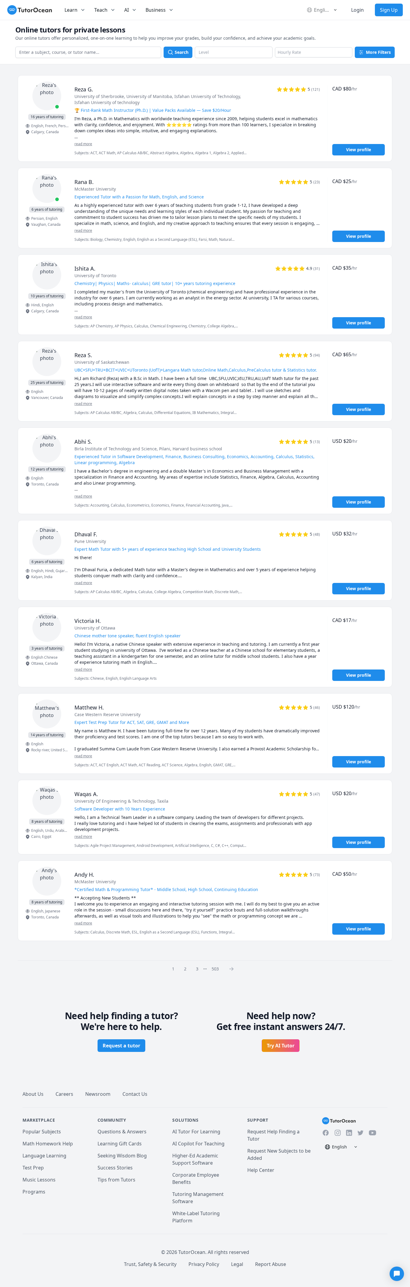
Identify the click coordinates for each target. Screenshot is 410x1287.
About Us (33, 1094)
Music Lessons (39, 1179)
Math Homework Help (48, 1143)
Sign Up (389, 10)
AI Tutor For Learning (196, 1131)
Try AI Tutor (280, 1045)
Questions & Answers (122, 1131)
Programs (34, 1191)
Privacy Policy (203, 1264)
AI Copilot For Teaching (198, 1143)
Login (357, 10)
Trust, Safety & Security (150, 1264)
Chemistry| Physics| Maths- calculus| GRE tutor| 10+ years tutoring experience (154, 283)
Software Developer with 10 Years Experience (119, 809)
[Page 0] (233, 969)
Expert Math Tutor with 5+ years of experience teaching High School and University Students (167, 549)
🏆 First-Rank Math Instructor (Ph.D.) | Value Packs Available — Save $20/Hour (152, 110)
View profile (358, 149)
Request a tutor (121, 1045)
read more (83, 144)
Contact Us (134, 1094)
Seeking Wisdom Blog (122, 1155)
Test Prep (33, 1167)
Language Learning (44, 1155)
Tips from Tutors (116, 1179)
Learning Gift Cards (120, 1143)
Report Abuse (270, 1264)
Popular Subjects (42, 1131)
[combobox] (88, 52)
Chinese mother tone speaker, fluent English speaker (127, 636)
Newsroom (97, 1094)
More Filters (378, 52)
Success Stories (115, 1167)
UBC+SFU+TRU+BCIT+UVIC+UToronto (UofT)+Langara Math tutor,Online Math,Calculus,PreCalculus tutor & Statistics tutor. (195, 370)
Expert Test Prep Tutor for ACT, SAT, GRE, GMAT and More (131, 722)
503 (215, 969)
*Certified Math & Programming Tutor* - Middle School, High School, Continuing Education (166, 889)
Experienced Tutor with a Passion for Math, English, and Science (139, 197)
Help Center (260, 1170)
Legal (237, 1264)
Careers (64, 1094)
